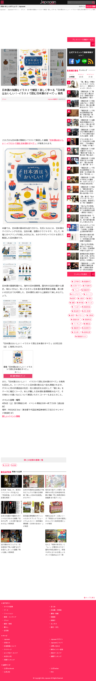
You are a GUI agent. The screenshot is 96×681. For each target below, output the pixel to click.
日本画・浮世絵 (56, 610)
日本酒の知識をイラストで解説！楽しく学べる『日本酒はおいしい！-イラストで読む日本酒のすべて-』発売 (61, 9)
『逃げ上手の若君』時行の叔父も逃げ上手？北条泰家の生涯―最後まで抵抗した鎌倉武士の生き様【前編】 (87, 211)
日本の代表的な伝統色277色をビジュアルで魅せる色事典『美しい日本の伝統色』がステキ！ (33, 493)
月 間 (90, 76)
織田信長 (87, 307)
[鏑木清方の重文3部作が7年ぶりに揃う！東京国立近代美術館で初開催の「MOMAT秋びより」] (73, 237)
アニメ (76, 290)
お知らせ (7, 642)
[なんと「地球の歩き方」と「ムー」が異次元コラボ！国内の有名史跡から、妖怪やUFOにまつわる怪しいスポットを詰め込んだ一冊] (55, 536)
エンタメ (54, 624)
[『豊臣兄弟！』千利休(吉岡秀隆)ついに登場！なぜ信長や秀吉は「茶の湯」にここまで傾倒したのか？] (73, 171)
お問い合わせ (55, 646)
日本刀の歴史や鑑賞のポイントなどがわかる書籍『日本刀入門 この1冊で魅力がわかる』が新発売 (11, 520)
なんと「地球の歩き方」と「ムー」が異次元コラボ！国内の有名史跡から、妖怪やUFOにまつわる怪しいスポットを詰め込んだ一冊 (55, 549)
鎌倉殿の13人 (82, 336)
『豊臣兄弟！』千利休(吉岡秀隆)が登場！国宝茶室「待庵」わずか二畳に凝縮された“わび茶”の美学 (87, 115)
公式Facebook (71, 61)
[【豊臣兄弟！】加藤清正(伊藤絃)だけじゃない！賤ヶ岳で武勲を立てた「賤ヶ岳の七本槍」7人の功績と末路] (73, 123)
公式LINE (84, 61)
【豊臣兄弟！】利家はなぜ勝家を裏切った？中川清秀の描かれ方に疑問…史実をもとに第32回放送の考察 (87, 134)
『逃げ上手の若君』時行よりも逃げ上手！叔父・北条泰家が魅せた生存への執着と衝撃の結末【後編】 (87, 249)
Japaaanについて (57, 642)
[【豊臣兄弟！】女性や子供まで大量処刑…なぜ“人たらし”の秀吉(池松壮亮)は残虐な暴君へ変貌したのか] (73, 180)
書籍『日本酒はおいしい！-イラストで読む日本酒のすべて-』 (18, 367)
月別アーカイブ (56, 653)
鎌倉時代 (77, 328)
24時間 (72, 76)
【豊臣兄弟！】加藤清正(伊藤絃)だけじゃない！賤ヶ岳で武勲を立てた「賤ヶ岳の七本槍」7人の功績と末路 (87, 125)
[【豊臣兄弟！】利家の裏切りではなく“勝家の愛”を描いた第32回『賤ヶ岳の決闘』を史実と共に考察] (73, 151)
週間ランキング (56, 656)
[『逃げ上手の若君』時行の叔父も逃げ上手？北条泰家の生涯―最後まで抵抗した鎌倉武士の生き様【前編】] (73, 209)
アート (6, 610)
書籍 (14, 465)
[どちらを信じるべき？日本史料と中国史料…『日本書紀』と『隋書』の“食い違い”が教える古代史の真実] (73, 142)
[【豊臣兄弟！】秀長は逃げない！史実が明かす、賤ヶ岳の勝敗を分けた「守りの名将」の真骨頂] (73, 104)
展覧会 (88, 324)
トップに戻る (90, 597)
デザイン (81, 315)
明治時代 (77, 311)
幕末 (90, 298)
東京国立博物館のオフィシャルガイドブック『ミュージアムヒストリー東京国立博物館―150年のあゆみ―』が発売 (33, 521)
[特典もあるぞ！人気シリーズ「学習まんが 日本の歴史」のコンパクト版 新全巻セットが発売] (55, 507)
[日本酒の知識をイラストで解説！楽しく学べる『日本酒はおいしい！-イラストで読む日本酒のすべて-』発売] (33, 67)
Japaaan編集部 (53, 99)
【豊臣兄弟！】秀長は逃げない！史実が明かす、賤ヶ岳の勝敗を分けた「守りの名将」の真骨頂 (87, 105)
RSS (90, 61)
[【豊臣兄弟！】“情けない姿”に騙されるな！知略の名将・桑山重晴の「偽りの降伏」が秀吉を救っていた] (73, 94)
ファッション (8, 613)
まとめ (53, 606)
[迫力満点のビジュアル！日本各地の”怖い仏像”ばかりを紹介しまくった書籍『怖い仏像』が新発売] (11, 536)
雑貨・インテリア (10, 617)
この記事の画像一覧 (34, 460)
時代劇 (81, 302)
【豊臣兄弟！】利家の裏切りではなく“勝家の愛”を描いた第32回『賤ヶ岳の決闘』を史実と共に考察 (87, 153)
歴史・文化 (54, 627)
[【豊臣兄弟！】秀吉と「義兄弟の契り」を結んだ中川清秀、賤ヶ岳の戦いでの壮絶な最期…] (73, 190)
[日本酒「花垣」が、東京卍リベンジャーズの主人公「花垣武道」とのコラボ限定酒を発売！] (11, 481)
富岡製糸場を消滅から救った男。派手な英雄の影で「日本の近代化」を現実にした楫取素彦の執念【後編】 (87, 258)
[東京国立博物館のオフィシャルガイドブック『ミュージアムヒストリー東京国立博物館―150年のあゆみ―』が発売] (33, 507)
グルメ (23, 9)
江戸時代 (77, 281)
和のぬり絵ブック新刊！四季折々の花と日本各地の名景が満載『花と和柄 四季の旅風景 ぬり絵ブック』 (55, 493)
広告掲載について (10, 646)
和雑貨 (53, 617)
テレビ (90, 302)
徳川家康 (87, 311)
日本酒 (7, 465)
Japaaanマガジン (13, 9)
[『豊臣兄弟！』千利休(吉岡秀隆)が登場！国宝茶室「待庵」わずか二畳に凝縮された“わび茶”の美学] (73, 113)
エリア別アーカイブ (11, 653)
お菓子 (82, 298)
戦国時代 (87, 281)
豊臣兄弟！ (77, 319)
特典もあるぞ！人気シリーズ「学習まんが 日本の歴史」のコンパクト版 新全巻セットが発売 (55, 520)
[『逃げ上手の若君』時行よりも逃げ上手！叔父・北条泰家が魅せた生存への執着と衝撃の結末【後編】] (73, 247)
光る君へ (77, 332)
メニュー (2, 2)
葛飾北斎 (87, 332)
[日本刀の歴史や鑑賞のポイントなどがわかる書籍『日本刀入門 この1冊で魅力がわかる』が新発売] (11, 507)
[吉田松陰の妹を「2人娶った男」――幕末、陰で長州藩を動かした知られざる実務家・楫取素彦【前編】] (73, 218)
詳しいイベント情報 (11, 416)
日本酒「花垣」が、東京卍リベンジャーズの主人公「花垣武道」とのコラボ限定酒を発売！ (11, 493)
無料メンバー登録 (57, 649)
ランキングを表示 (80, 274)
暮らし (6, 627)
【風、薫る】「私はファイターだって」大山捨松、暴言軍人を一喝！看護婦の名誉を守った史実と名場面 (87, 201)
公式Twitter (78, 61)
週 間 (81, 76)
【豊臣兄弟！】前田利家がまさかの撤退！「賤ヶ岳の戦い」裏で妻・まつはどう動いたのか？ (87, 162)
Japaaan (48, 2)
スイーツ (89, 294)
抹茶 (72, 315)
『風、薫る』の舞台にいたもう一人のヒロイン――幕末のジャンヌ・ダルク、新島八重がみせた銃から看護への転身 (87, 86)
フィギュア (77, 324)
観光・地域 (8, 624)
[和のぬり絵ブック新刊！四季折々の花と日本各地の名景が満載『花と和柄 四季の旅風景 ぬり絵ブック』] (55, 481)
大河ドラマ (77, 286)
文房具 (91, 315)
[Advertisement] (33, 30)
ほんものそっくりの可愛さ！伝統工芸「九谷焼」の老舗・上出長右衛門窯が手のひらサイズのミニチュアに (87, 230)
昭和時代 (87, 328)
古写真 (6, 630)
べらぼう (77, 307)
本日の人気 (8, 656)
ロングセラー (76, 294)
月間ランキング (9, 660)
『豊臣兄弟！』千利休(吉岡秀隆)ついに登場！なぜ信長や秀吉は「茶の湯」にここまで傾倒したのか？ (87, 172)
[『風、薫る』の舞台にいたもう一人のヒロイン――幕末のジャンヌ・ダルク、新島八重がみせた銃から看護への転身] (73, 85)
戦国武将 (86, 290)
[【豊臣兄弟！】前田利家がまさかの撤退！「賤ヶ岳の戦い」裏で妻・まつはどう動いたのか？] (73, 161)
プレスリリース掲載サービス (82, 39)
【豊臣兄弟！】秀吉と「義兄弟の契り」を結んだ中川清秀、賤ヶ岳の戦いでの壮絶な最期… (87, 191)
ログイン (82, 6)
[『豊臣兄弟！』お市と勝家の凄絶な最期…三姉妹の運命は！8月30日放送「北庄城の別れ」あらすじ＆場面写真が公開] (73, 266)
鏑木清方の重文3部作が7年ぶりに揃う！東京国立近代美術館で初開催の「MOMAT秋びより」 (88, 238)
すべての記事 (8, 606)
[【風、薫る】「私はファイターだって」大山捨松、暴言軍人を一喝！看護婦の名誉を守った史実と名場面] (73, 199)
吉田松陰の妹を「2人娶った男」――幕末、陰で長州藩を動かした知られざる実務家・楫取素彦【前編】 (87, 220)
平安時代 (88, 286)
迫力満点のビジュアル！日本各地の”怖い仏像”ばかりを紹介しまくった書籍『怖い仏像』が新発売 (11, 548)
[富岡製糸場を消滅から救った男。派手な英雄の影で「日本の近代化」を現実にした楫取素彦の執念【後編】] (73, 257)
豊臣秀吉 (88, 319)
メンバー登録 (90, 6)
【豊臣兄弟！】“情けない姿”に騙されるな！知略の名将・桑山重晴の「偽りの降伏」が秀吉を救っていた (87, 96)
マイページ (8, 649)
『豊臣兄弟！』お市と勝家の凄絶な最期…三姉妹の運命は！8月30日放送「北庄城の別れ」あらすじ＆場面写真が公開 (87, 269)
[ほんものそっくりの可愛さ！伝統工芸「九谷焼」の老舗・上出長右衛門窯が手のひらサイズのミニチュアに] (73, 228)
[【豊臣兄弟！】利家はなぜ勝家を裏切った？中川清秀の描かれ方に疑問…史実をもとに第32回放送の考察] (73, 132)
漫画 (73, 302)
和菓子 (53, 620)
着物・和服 (54, 613)
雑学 (73, 298)
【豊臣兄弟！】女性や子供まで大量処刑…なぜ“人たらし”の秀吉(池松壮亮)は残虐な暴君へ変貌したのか (87, 182)
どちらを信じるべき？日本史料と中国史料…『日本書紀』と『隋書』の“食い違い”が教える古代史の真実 (87, 144)
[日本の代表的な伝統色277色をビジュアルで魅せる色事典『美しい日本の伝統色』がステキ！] (33, 481)
